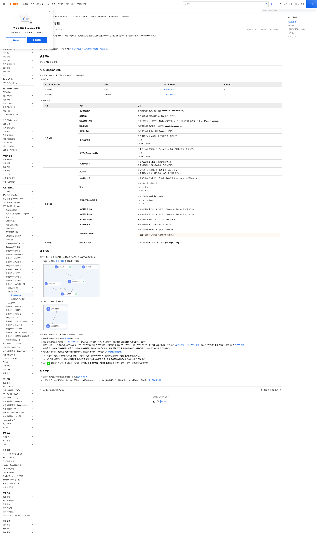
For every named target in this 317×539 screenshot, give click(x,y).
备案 (290, 4)
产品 (32, 4)
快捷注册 (16, 40)
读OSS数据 (169, 89)
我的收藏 (276, 29)
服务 (73, 4)
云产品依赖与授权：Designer (95, 49)
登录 (311, 4)
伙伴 (67, 4)
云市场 (60, 4)
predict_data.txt (71, 341)
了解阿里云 (81, 4)
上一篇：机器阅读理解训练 (53, 390)
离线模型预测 (113, 16)
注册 (302, 4)
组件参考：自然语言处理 (98, 16)
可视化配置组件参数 (114, 351)
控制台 (296, 4)
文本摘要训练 (169, 94)
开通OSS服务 (76, 49)
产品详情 (263, 29)
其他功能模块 (64, 16)
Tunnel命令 (240, 344)
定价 (53, 4)
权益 (47, 4)
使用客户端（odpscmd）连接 (187, 344)
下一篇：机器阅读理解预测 (267, 390)
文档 (285, 4)
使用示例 (66, 338)
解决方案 (39, 4)
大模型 (25, 4)
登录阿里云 (37, 40)
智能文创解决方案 (154, 380)
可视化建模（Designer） (79, 16)
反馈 (165, 401)
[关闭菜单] (4, 4)
